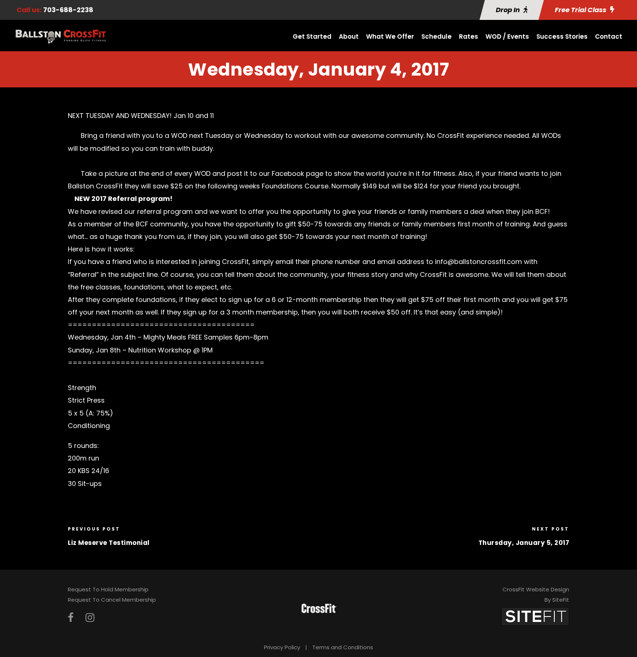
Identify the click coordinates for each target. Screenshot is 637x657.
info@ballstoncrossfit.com (478, 261)
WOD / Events (507, 36)
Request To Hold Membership (108, 589)
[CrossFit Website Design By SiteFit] (535, 616)
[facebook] (71, 618)
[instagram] (90, 618)
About (349, 36)
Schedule (436, 36)
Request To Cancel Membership (112, 600)
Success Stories (562, 36)
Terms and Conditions (342, 647)
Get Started (312, 36)
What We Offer (390, 36)
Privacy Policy (282, 647)
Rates (468, 36)
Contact (608, 36)
